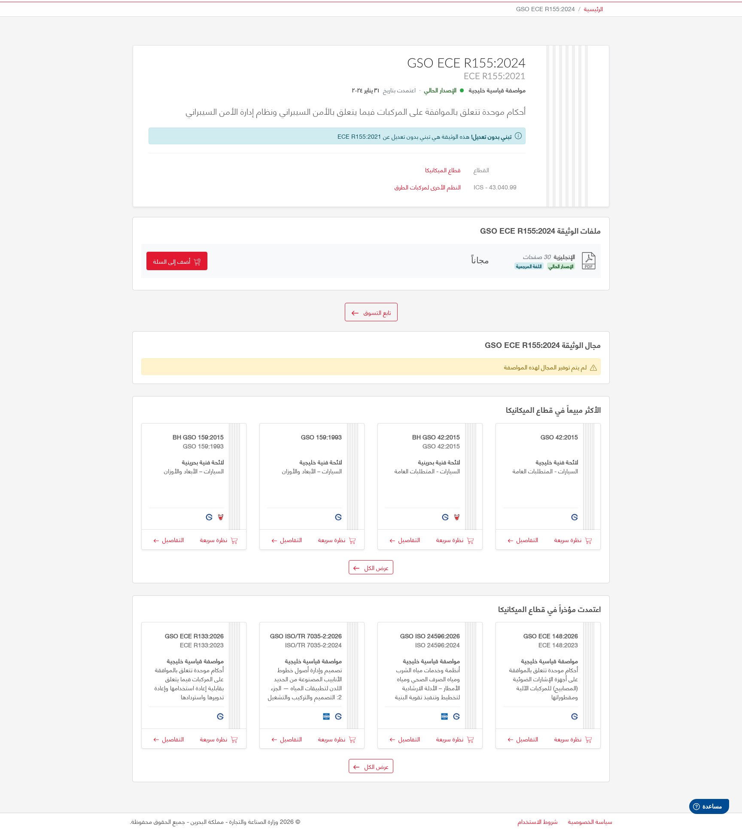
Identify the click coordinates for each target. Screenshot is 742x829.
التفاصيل (525, 539)
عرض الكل (374, 567)
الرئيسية (593, 8)
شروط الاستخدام (538, 821)
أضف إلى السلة (173, 261)
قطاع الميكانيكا (443, 169)
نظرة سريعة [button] (569, 539)
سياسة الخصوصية (590, 821)
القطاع (481, 169)
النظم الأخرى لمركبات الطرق (428, 186)
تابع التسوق (375, 312)
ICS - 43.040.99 (495, 186)
